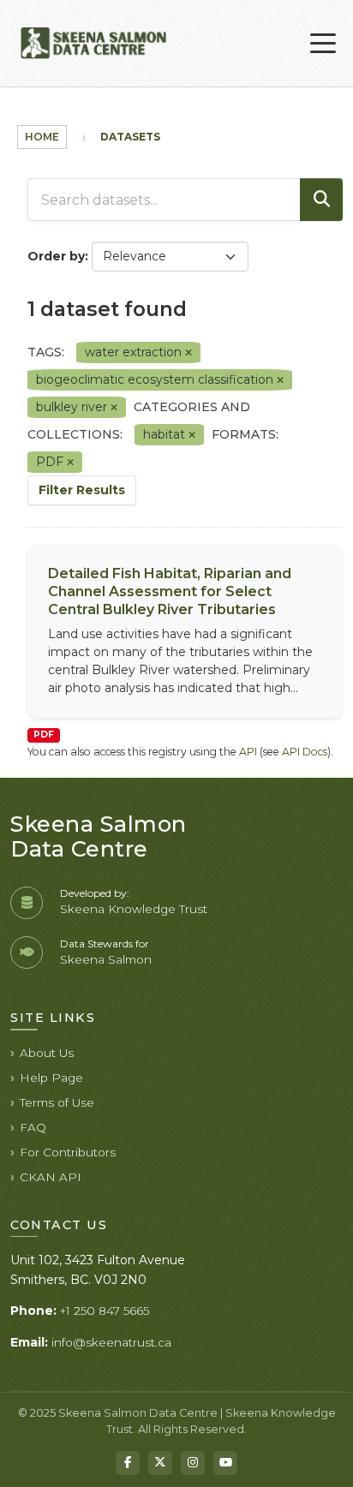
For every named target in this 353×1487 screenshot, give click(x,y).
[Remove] (188, 353)
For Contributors (68, 1152)
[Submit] (321, 199)
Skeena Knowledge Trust (133, 909)
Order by (56, 256)
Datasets (130, 136)
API (248, 751)
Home (42, 136)
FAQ (33, 1127)
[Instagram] (193, 1463)
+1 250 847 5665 (104, 1310)
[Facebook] (128, 1463)
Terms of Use (57, 1102)
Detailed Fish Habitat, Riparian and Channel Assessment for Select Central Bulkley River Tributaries (169, 591)
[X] (160, 1463)
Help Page (51, 1077)
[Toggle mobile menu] (323, 43)
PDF (43, 734)
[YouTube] (225, 1463)
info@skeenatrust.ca (111, 1342)
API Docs (304, 751)
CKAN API (50, 1177)
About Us (47, 1053)
